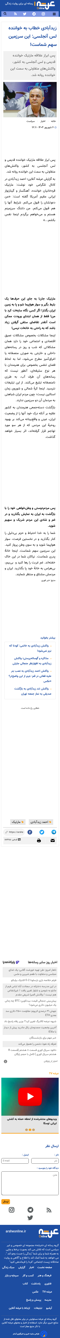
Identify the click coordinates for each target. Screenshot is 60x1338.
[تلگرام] (54, 831)
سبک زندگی (8, 1268)
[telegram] (34, 14)
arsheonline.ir (16, 1231)
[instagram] (43, 14)
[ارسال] (51, 841)
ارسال (5, 1202)
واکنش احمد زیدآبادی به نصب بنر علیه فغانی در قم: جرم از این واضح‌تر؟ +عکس (30, 676)
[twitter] (24, 14)
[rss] (15, 14)
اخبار (31, 1268)
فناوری (48, 1284)
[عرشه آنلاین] (46, 5)
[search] (5, 14)
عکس (35, 1292)
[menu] (54, 14)
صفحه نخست (44, 1268)
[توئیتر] (42, 831)
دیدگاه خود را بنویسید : (48, 1168)
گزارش (22, 1268)
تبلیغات (38, 1308)
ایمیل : (25, 1155)
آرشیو (49, 1308)
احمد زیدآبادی (39, 822)
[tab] (33, 1130)
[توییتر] (30, 1217)
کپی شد (19, 832)
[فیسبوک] (30, 831)
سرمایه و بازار (12, 1276)
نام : (56, 1155)
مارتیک (16, 822)
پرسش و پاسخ (33, 1300)
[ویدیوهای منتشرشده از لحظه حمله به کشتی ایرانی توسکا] (30, 1097)
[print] (41, 840)
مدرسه (48, 1300)
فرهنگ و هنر (45, 1276)
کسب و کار (28, 1276)
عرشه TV (54, 1074)
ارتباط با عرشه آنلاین (20, 1308)
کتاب (25, 1284)
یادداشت (36, 1284)
